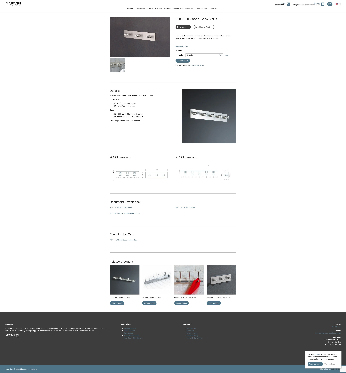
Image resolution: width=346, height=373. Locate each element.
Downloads (181, 27)
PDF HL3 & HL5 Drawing (185, 207)
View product (117, 303)
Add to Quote (182, 61)
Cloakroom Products (145, 9)
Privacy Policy (192, 333)
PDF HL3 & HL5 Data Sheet (121, 207)
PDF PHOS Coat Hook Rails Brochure (125, 213)
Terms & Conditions (194, 338)
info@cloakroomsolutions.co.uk (328, 333)
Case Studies (178, 9)
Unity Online (336, 369)
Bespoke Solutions (131, 335)
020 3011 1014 (336, 326)
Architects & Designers (133, 338)
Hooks (180, 55)
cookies (317, 354)
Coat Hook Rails (197, 65)
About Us (130, 9)
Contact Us (191, 328)
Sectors (167, 9)
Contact (214, 9)
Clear (227, 55)
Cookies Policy (192, 335)
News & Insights (202, 9)
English (338, 4)
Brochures (189, 9)
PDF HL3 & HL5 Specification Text (123, 240)
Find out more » (182, 46)
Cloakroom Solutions (13, 4)
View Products (130, 328)
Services (158, 9)
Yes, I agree (314, 364)
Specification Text (202, 27)
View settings (329, 364)
